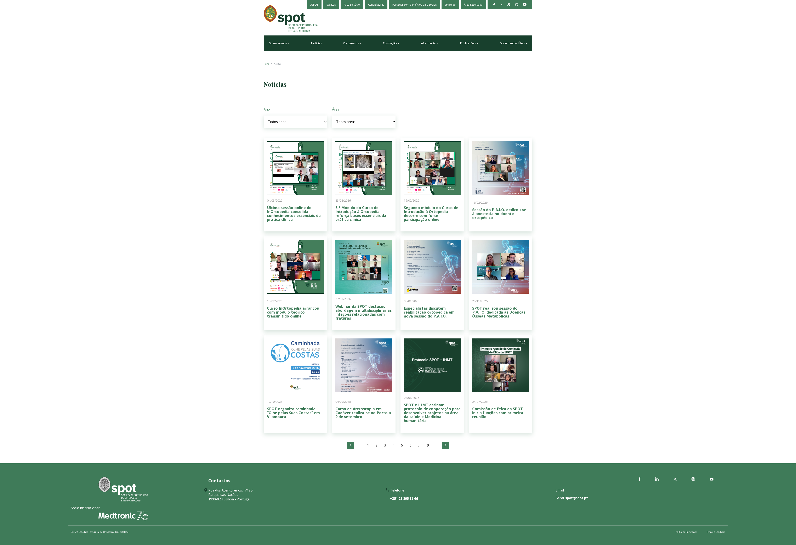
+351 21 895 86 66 (404, 498)
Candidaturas (376, 4)
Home (266, 63)
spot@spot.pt (576, 498)
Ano (267, 109)
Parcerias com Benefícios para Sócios (414, 4)
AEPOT (314, 4)
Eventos (331, 4)
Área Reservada (473, 4)
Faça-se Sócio (352, 4)
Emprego (450, 4)
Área (335, 109)
